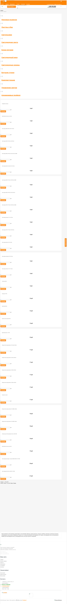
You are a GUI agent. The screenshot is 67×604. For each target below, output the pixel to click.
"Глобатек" (24, 600)
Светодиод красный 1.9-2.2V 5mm (7, 217)
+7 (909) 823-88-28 (50, 4)
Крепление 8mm (4, 306)
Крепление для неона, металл (7, 446)
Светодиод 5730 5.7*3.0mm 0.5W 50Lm (8, 229)
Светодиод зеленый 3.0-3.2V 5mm (7, 256)
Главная (1, 559)
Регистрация (2, 572)
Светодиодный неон (9, 57)
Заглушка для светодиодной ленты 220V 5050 (9, 433)
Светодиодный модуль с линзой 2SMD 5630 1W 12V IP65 (11, 458)
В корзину (3, 111)
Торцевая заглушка (5, 103)
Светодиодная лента (9, 42)
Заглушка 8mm (4, 281)
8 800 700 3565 (52, 6)
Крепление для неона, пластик (7, 116)
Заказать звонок (65, 242)
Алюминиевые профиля (10, 95)
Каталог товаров (11, 6)
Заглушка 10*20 (4, 293)
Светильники (6, 35)
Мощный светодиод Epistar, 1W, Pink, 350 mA (9, 357)
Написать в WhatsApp (52, 7)
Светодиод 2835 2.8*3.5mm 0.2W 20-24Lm (8, 192)
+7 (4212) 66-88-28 (5, 587)
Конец (15, 483)
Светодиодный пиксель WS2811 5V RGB (8, 471)
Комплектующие (8, 80)
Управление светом (9, 88)
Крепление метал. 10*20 (6, 332)
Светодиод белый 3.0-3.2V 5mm (7, 242)
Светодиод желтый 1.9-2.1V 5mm (7, 268)
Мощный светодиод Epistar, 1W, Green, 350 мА (9, 345)
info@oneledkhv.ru (58, 4)
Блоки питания (7, 50)
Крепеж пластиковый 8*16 (6, 318)
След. (12, 483)
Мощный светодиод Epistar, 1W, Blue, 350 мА (9, 382)
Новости (2, 562)
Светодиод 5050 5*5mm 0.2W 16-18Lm (8, 128)
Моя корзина (2, 575)
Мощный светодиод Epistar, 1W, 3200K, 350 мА (9, 421)
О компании (2, 565)
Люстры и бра (7, 27)
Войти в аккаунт (3, 574)
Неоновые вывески (9, 20)
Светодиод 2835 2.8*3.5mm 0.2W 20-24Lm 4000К (9, 153)
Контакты (2, 566)
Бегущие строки (7, 73)
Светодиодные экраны (10, 65)
